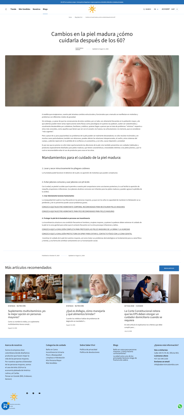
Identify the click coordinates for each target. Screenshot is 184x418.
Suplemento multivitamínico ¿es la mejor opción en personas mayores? (26, 314)
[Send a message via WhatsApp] (180, 406)
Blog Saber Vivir (78, 17)
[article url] (34, 288)
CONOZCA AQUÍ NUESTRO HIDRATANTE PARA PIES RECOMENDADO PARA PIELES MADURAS (78, 211)
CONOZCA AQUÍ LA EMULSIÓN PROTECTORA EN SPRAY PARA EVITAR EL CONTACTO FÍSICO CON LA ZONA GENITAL (87, 233)
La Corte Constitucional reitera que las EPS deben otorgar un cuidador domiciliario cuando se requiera (143, 315)
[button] (147, 9)
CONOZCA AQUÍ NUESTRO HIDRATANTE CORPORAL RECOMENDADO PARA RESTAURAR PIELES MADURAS (83, 207)
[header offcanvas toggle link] (6, 9)
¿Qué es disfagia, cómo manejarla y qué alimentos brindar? (85, 312)
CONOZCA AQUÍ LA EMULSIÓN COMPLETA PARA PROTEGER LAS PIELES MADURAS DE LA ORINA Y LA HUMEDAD (86, 229)
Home (70, 17)
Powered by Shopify (10, 408)
